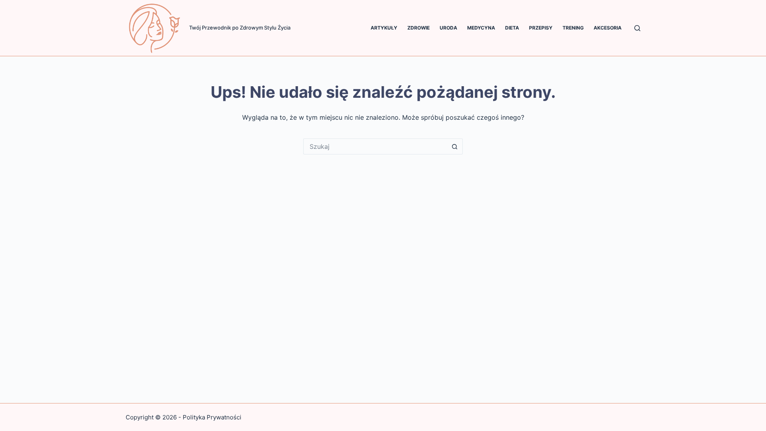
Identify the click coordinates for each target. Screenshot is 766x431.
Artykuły (384, 28)
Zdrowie (418, 28)
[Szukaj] (637, 28)
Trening (573, 28)
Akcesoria (608, 28)
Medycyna (481, 28)
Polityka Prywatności (212, 417)
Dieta (512, 28)
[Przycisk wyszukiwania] (455, 146)
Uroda (448, 28)
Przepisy (541, 28)
